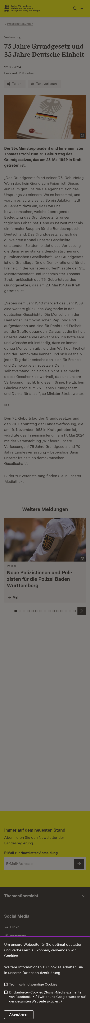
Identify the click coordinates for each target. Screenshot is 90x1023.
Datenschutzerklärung (41, 972)
